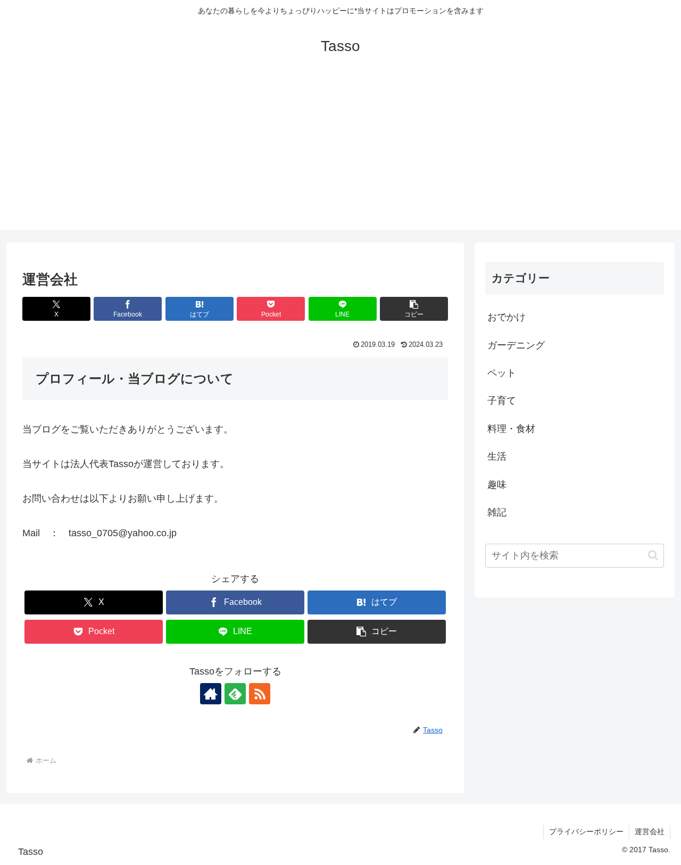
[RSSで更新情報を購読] (259, 693)
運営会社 (650, 831)
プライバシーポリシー (586, 831)
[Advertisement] (340, 155)
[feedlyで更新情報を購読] (235, 693)
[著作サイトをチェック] (210, 693)
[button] (414, 309)
